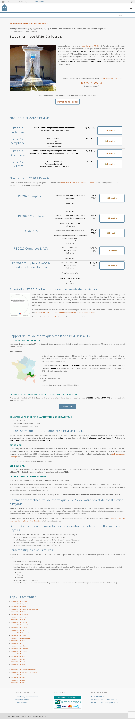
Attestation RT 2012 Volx (17, 630)
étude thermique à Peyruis (109, 78)
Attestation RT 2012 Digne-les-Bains (21, 604)
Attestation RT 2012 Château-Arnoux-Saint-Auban (24, 609)
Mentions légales (22, 699)
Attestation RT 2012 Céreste (18, 667)
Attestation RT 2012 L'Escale (18, 659)
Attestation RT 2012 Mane (18, 656)
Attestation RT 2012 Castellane (19, 648)
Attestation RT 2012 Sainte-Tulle (19, 625)
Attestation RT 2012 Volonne (18, 646)
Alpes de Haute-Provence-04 (26, 23)
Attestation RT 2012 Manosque (19, 601)
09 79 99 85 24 (39, 2)
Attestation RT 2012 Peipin (18, 662)
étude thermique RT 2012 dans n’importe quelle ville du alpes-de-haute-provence (65, 312)
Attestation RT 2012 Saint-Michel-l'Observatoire (24, 672)
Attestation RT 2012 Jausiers (18, 675)
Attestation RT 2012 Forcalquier (19, 614)
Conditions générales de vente (27, 697)
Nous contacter (21, 702)
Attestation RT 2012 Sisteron (18, 606)
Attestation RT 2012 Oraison (18, 612)
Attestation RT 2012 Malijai (18, 641)
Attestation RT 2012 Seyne (18, 654)
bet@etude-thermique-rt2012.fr (13, 2)
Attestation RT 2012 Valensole (19, 627)
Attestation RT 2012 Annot (18, 680)
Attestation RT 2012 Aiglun (18, 664)
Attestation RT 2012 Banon (18, 677)
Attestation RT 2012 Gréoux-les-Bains (21, 638)
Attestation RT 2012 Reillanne (19, 651)
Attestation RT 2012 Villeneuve (19, 622)
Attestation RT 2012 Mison (18, 683)
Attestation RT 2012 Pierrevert (19, 617)
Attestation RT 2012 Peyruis (18, 635)
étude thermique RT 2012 (91, 46)
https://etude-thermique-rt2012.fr (106, 702)
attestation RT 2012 (50, 317)
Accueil (121, 15)
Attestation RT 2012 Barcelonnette (20, 633)
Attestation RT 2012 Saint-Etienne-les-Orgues (23, 670)
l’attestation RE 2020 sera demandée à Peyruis (77, 183)
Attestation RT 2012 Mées (18, 620)
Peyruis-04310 (43, 23)
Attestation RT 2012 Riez (17, 643)
